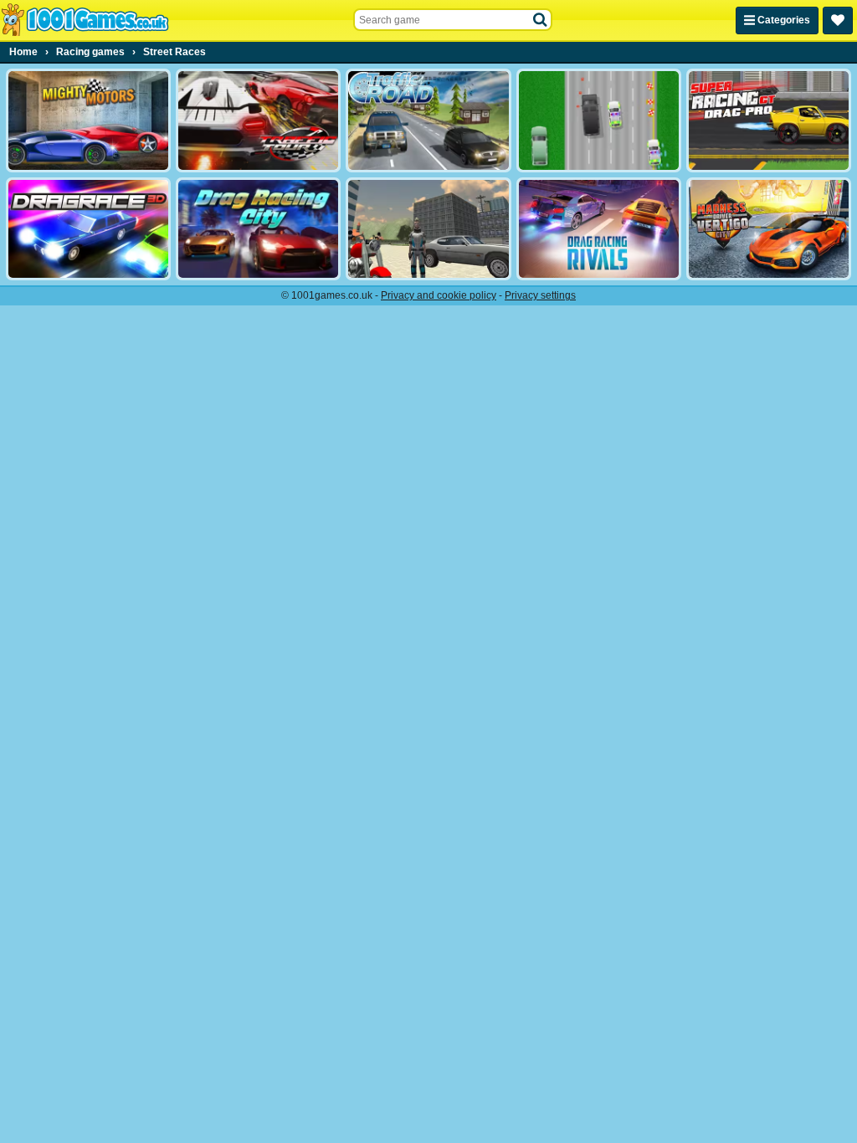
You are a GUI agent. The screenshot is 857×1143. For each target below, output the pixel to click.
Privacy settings (540, 295)
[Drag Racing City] (258, 229)
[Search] (541, 20)
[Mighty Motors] (88, 120)
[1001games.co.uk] (85, 20)
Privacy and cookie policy (438, 295)
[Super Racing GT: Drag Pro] (768, 120)
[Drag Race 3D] (88, 229)
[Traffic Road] (428, 120)
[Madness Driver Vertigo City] (768, 229)
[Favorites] (838, 20)
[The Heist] (598, 120)
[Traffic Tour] (258, 120)
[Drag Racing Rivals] (598, 229)
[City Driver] (428, 229)
